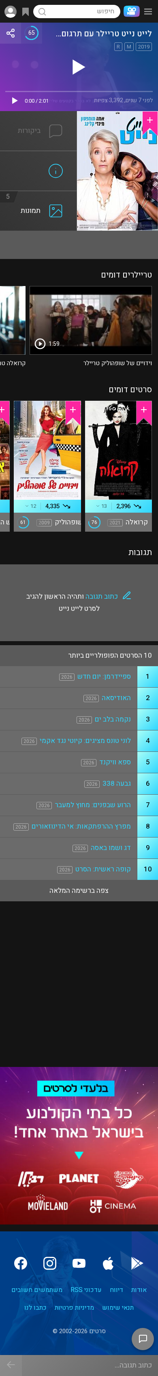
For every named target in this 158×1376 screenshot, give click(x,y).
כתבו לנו (35, 1308)
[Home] (130, 11)
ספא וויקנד (115, 762)
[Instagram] (50, 1263)
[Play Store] (137, 1263)
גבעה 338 (116, 783)
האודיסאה (116, 698)
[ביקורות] (38, 116)
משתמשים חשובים (36, 1290)
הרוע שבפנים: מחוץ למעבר (93, 805)
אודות (139, 1290)
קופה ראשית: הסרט (103, 869)
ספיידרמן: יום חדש (104, 676)
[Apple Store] (108, 1263)
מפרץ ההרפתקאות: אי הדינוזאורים (81, 826)
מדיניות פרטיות (74, 1308)
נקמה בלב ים (113, 719)
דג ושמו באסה (111, 848)
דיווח (116, 1290)
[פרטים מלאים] (38, 156)
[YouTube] (79, 1263)
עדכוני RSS (86, 1290)
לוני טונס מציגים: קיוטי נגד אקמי (85, 741)
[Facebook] (20, 1263)
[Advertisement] (79, 245)
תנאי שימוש (118, 1308)
